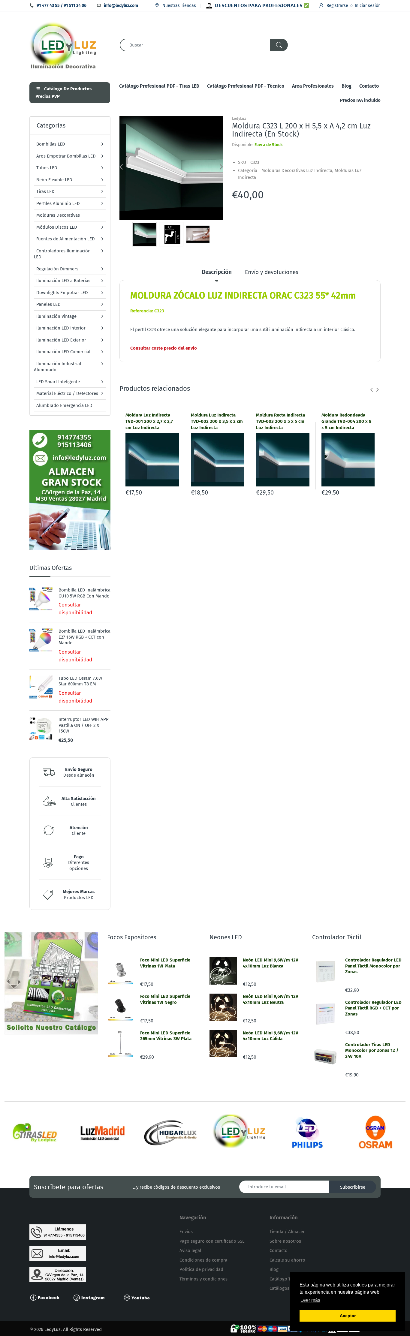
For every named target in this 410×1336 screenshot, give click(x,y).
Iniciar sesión (368, 5)
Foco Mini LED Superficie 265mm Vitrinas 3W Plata (165, 1036)
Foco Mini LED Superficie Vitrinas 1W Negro (165, 999)
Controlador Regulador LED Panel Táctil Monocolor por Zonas (373, 965)
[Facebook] (47, 1297)
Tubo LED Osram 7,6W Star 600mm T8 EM (80, 681)
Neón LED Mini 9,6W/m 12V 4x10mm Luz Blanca (270, 963)
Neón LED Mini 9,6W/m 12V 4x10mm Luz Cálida (270, 1036)
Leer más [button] (310, 1300)
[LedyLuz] (63, 44)
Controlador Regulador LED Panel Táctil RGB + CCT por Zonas (373, 1008)
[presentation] (372, 389)
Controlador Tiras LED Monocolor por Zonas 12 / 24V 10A (372, 1050)
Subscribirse (352, 1187)
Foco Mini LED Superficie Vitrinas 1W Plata (165, 963)
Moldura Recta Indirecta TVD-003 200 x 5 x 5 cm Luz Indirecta (280, 421)
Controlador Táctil (336, 937)
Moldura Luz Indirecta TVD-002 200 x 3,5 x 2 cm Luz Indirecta (217, 421)
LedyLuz (239, 118)
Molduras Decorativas (58, 215)
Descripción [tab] (217, 272)
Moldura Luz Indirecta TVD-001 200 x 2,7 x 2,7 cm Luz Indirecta (149, 421)
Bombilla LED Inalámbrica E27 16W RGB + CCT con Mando (84, 636)
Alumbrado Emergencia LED (64, 405)
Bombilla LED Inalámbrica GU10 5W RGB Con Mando (84, 593)
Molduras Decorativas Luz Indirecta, (297, 170)
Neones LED (226, 937)
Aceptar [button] (348, 1315)
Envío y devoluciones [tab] (271, 272)
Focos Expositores (131, 937)
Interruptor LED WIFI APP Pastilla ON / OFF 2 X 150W (84, 725)
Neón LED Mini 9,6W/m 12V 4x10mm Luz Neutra (270, 999)
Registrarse (337, 5)
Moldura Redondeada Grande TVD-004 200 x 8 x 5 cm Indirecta (346, 421)
